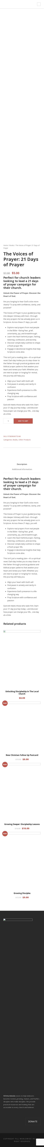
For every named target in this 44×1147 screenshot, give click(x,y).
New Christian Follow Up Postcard (22, 755)
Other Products (25, 440)
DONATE (32, 1121)
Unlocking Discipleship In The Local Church (22, 692)
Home (5, 245)
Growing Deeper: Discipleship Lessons (22, 824)
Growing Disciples (22, 893)
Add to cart (23, 421)
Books (11, 245)
